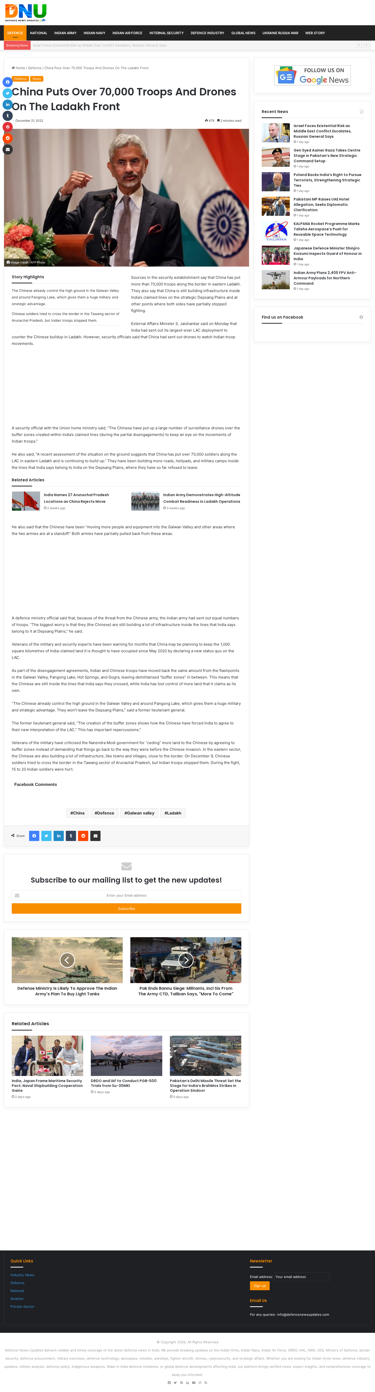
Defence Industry (207, 33)
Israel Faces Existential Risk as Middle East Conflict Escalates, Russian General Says (323, 131)
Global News (243, 33)
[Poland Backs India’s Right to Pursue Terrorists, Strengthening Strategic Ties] (276, 181)
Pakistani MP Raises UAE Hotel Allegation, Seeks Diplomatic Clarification (321, 204)
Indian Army (65, 33)
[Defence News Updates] (26, 12)
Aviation (16, 1299)
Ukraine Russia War (280, 33)
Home (20, 68)
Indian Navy (94, 33)
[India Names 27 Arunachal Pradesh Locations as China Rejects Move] (26, 501)
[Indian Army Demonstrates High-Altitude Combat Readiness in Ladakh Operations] (145, 501)
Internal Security (166, 33)
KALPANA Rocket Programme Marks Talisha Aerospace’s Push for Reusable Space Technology (327, 229)
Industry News (22, 1275)
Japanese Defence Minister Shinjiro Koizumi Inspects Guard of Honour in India (328, 253)
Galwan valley (140, 813)
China (78, 813)
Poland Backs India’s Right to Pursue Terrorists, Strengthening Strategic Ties (327, 180)
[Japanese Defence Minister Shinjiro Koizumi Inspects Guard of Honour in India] (276, 255)
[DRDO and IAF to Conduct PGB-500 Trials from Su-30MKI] (126, 1056)
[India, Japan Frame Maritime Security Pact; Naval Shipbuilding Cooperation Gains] (47, 1056)
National (38, 33)
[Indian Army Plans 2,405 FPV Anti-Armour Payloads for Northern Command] (276, 279)
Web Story (315, 33)
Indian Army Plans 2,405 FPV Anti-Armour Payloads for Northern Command (325, 278)
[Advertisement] (126, 389)
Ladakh (174, 813)
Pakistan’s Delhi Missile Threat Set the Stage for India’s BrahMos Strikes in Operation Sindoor (205, 1085)
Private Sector (22, 1307)
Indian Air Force (127, 33)
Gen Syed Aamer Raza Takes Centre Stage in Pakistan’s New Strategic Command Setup (102, 45)
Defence (15, 33)
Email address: (262, 1277)
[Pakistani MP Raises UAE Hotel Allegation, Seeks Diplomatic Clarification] (276, 206)
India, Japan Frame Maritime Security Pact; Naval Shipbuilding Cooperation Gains (47, 1085)
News (37, 79)
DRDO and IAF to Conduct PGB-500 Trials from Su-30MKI (124, 1083)
